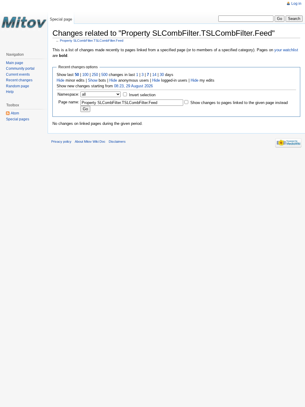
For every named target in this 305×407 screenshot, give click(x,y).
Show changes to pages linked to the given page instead (239, 102)
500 (104, 74)
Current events (18, 74)
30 (162, 74)
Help (10, 92)
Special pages (17, 119)
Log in (296, 3)
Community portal (20, 68)
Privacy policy (61, 141)
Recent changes (19, 80)
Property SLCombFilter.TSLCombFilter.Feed (91, 40)
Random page (17, 86)
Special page (61, 19)
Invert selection (142, 95)
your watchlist (286, 50)
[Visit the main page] (24, 24)
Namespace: (68, 94)
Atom (15, 113)
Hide (60, 80)
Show (92, 80)
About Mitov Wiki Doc (90, 141)
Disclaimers (117, 141)
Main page (14, 63)
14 (154, 74)
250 (95, 74)
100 (85, 74)
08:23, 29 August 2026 (133, 86)
